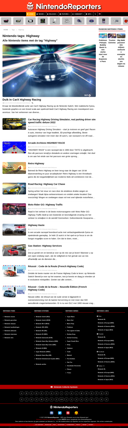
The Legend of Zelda (73, 330)
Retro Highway (36, 163)
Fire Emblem (71, 358)
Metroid (69, 355)
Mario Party (70, 323)
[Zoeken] (95, 14)
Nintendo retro (8, 337)
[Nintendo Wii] (54, 20)
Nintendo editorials (10, 330)
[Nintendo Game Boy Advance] (91, 20)
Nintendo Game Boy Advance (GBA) (47, 341)
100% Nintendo (39, 424)
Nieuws (41, 14)
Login (31, 14)
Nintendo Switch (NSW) (43, 320)
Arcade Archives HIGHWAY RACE (46, 143)
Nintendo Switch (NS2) (43, 316)
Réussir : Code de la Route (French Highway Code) (56, 266)
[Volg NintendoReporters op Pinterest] (68, 412)
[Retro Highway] (14, 168)
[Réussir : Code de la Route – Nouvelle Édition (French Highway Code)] (14, 291)
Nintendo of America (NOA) (106, 326)
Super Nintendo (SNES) (43, 351)
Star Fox (69, 362)
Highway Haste (36, 225)
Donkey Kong (71, 334)
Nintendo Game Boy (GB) (43, 355)
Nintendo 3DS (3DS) (42, 327)
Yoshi (68, 351)
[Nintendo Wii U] (30, 20)
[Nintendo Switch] (18, 20)
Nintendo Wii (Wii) (41, 330)
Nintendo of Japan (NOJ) (105, 330)
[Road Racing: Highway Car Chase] (14, 189)
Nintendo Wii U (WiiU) (42, 323)
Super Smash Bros (73, 341)
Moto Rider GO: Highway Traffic (45, 204)
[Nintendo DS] (67, 20)
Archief (84, 424)
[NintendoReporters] (64, 10)
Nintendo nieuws (9, 316)
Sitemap (90, 424)
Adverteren (61, 424)
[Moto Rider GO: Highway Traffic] (14, 209)
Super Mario (71, 316)
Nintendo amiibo (41, 364)
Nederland (48, 424)
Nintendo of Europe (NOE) (106, 323)
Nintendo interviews (10, 334)
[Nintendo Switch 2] (6, 20)
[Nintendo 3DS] (42, 20)
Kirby (68, 344)
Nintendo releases (10, 323)
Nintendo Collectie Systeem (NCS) (46, 419)
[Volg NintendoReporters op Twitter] (60, 412)
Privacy (78, 424)
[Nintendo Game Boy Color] (103, 20)
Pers (54, 424)
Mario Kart (70, 320)
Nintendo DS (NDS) (42, 334)
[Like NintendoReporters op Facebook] (51, 412)
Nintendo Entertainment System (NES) (47, 358)
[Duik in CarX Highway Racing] (49, 70)
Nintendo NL (102, 319)
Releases (52, 14)
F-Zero (69, 373)
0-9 (61, 399)
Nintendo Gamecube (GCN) (44, 337)
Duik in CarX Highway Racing (21, 99)
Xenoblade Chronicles (74, 365)
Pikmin (69, 369)
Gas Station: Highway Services (45, 246)
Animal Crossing (72, 337)
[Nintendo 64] (115, 20)
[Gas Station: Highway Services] (14, 250)
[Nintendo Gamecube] (79, 20)
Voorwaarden (70, 424)
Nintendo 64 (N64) (41, 348)
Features (65, 14)
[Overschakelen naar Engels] (100, 14)
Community (78, 14)
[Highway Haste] (14, 230)
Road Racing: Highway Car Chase (46, 184)
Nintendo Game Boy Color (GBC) (46, 344)
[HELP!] (76, 413)
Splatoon (70, 348)
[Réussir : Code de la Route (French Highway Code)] (14, 271)
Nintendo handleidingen (11, 327)
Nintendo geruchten (10, 320)
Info (89, 14)
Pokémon (70, 327)
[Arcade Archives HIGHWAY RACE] (14, 147)
